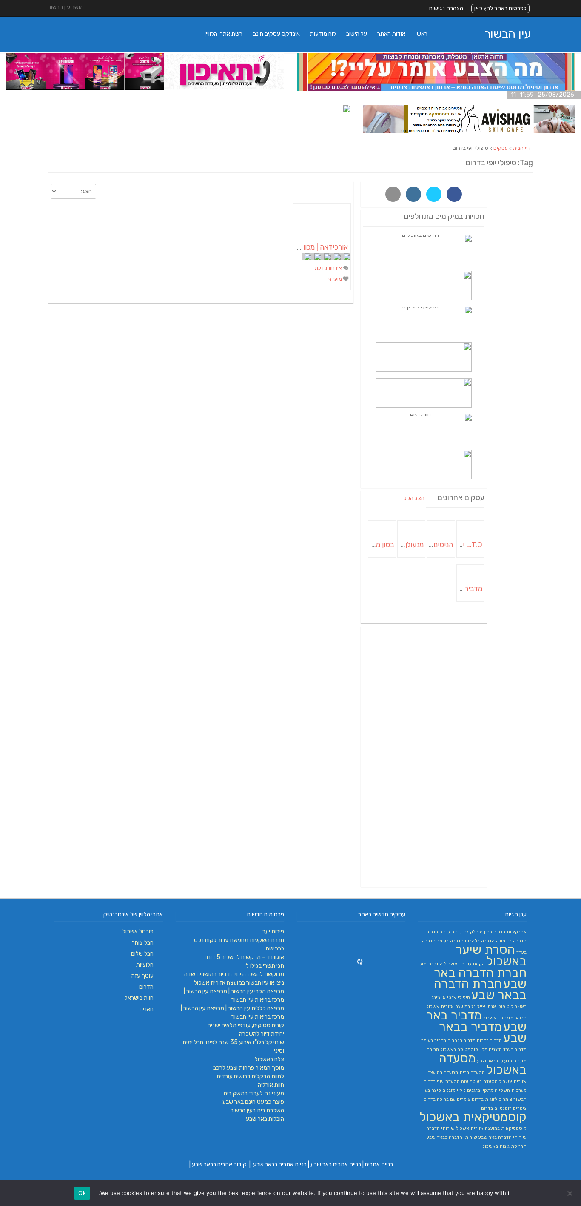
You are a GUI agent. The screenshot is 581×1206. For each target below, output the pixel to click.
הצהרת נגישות (446, 8)
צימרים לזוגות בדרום (492, 1099)
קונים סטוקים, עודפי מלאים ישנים (246, 1025)
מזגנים (495, 1049)
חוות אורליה (271, 1084)
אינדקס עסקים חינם (276, 33)
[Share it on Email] (393, 194)
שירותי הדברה (440, 1128)
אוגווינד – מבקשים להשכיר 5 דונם (244, 957)
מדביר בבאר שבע (483, 1032)
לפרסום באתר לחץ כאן (500, 8)
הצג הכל (414, 498)
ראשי (421, 33)
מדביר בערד (515, 1049)
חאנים (147, 1009)
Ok (82, 1192)
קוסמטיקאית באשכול (473, 1117)
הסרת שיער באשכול (491, 955)
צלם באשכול (269, 1059)
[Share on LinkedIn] (413, 194)
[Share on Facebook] (454, 194)
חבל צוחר (143, 942)
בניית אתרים (379, 1164)
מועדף (335, 279)
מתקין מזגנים (480, 1090)
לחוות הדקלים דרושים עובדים (250, 1076)
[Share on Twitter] (433, 194)
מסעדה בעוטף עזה (479, 1081)
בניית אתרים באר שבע (335, 1164)
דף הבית (522, 148)
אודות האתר (391, 33)
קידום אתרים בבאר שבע (219, 1164)
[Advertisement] (424, 756)
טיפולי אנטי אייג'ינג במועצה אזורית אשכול (468, 1006)
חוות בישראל (139, 998)
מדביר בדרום (489, 1040)
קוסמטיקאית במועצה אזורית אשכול (491, 1128)
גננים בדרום (438, 932)
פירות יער (273, 931)
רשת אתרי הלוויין (223, 33)
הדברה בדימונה (511, 941)
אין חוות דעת (329, 268)
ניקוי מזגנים (454, 1090)
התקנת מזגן (431, 964)
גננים (456, 932)
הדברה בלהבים (480, 941)
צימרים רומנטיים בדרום (504, 1108)
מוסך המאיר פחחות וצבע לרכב (248, 1067)
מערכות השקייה (511, 1090)
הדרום (146, 987)
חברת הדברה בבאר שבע (480, 989)
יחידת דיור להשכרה (261, 1033)
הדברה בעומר (450, 941)
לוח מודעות (323, 33)
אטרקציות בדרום (510, 932)
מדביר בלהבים (461, 1040)
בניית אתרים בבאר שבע (280, 1164)
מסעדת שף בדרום (442, 1081)
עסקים (500, 148)
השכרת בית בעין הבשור (257, 1110)
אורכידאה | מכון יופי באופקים (306, 247)
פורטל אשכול (138, 931)
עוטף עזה (142, 975)
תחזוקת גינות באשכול (504, 1146)
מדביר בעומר (433, 1040)
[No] (570, 1193)
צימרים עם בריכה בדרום (447, 1099)
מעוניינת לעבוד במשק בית (253, 1093)
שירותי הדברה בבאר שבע (452, 1137)
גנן (466, 932)
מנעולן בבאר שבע (494, 1061)
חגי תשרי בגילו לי (264, 965)
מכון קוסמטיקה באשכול (463, 1049)
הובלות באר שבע (265, 1119)
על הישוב (356, 33)
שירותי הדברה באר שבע (502, 1137)
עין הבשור (507, 34)
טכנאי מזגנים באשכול (505, 1018)
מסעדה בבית (472, 1072)
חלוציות (145, 964)
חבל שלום (142, 953)
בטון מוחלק (481, 932)
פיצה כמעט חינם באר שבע (253, 1102)
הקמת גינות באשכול (464, 964)
